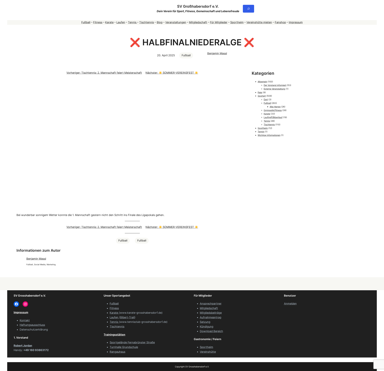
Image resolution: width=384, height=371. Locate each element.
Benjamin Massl (217, 53)
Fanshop (280, 22)
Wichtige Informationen (269, 135)
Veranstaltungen (175, 22)
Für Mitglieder (218, 22)
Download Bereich (211, 331)
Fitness (97, 22)
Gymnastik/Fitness (273, 110)
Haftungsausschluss (32, 324)
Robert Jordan (23, 345)
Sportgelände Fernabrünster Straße (132, 342)
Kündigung (206, 326)
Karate (109, 22)
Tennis (132, 22)
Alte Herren (275, 106)
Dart (266, 99)
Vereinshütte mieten (259, 22)
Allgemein (262, 81)
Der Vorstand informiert (275, 85)
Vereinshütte (208, 351)
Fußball (85, 22)
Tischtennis (146, 22)
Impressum (296, 22)
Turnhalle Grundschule (124, 347)
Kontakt (25, 320)
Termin (261, 131)
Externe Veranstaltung (274, 88)
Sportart (262, 96)
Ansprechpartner (211, 303)
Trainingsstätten (114, 334)
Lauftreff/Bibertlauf (273, 117)
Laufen (120, 22)
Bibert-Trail (127, 317)
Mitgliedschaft (198, 22)
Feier (260, 92)
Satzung (205, 321)
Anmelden (290, 303)
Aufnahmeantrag (210, 317)
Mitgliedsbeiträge (211, 312)
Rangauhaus (117, 351)
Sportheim (237, 22)
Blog (159, 22)
